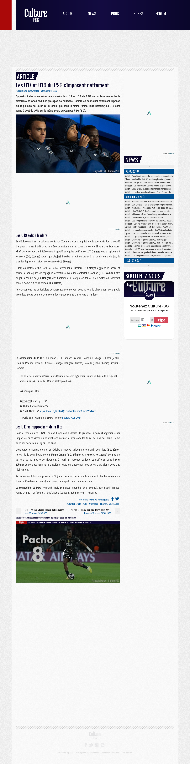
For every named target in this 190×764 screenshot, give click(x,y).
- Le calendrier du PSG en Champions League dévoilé (149, 179)
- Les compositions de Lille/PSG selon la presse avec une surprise (156, 255)
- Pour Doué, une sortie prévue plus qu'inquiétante (149, 176)
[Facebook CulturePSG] (86, 744)
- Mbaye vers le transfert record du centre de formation (152, 182)
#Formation (93, 503)
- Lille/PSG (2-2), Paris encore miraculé (144, 217)
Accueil (69, 13)
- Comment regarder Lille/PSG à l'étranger (145, 239)
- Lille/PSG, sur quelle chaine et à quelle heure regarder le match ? (156, 252)
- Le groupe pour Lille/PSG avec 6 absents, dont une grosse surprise (156, 236)
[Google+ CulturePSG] (96, 744)
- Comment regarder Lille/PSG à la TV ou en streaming (151, 242)
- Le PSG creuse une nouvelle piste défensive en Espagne (153, 245)
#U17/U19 (70, 503)
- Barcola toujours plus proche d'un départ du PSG (149, 223)
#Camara (104, 503)
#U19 (84, 503)
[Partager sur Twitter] (117, 499)
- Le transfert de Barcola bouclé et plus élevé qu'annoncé (153, 185)
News (92, 13)
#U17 (78, 503)
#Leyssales (114, 503)
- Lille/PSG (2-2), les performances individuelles (148, 188)
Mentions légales (65, 752)
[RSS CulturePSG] (102, 744)
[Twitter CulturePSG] (90, 744)
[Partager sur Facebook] (112, 499)
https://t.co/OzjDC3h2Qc (52, 411)
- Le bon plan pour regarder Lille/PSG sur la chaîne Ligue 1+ (153, 230)
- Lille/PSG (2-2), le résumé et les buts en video (148, 211)
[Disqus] (68, 617)
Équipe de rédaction (110, 752)
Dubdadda (53, 90)
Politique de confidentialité (87, 752)
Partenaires (127, 752)
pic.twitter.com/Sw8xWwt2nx (81, 411)
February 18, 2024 (71, 417)
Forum (161, 13)
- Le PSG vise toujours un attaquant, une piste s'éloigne (152, 249)
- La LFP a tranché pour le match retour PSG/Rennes (150, 233)
